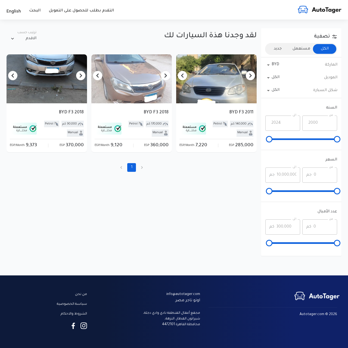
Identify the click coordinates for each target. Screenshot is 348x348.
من (331, 115)
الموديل (330, 78)
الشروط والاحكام (74, 314)
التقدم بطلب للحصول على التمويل (81, 11)
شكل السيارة (325, 90)
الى (294, 115)
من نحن (81, 294)
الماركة (331, 65)
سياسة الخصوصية (72, 304)
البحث (35, 11)
